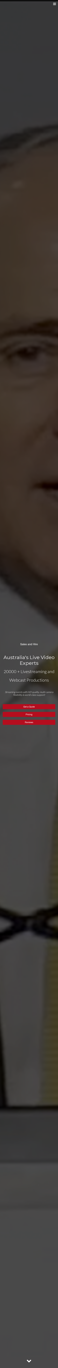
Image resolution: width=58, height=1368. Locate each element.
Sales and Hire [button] (29, 644)
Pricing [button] (29, 714)
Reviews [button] (29, 722)
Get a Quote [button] (29, 706)
